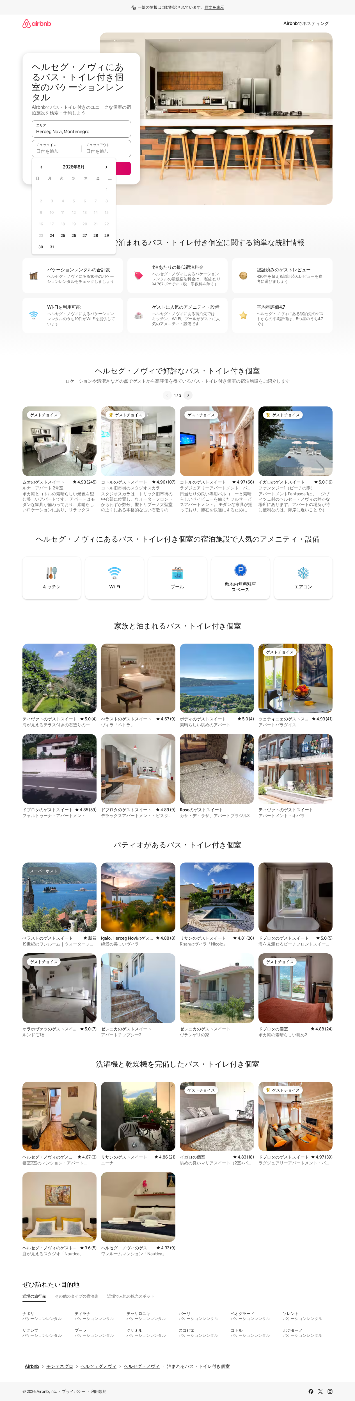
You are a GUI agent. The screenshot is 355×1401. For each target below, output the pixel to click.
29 (106, 235)
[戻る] (167, 395)
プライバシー (74, 1391)
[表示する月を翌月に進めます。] (106, 167)
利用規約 (99, 1391)
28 (95, 235)
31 (52, 246)
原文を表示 (214, 7)
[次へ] (188, 395)
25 (63, 235)
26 (74, 235)
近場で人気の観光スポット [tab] (130, 1296)
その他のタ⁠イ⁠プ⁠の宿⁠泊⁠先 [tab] (76, 1296)
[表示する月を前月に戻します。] (41, 167)
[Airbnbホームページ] (36, 23)
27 (85, 235)
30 (40, 246)
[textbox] (56, 151)
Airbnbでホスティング (306, 23)
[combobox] (81, 131)
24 (52, 235)
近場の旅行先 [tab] (34, 1296)
